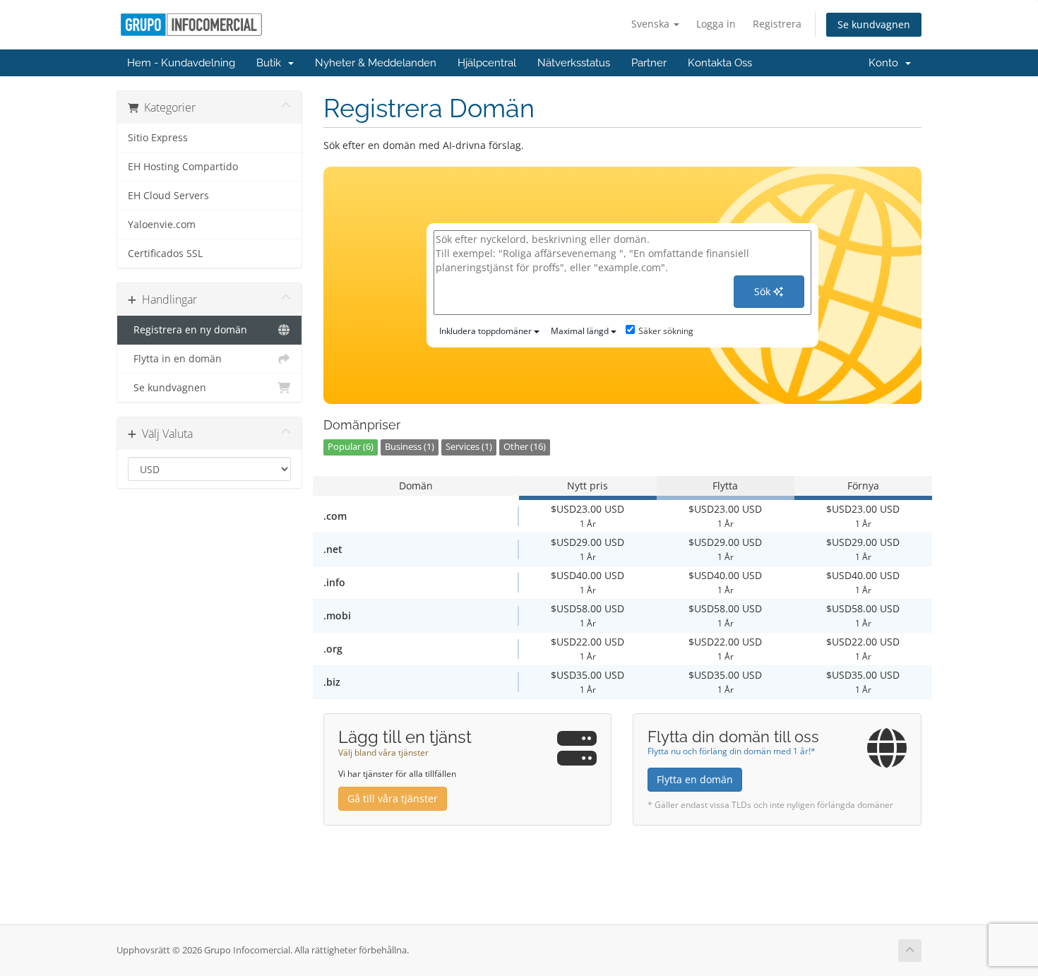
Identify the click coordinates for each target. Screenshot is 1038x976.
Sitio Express (158, 137)
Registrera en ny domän (187, 329)
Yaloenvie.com (162, 224)
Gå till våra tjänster (392, 798)
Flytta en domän (695, 779)
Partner (649, 62)
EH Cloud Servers (168, 195)
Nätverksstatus (573, 62)
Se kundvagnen (873, 24)
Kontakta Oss (720, 62)
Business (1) (409, 447)
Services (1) (469, 447)
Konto (886, 62)
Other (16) (524, 447)
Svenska (651, 23)
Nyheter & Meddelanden (375, 62)
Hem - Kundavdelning (181, 62)
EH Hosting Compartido (183, 166)
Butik (271, 62)
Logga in (716, 23)
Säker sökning (665, 331)
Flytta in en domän (175, 358)
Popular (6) (351, 447)
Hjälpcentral (487, 62)
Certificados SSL (165, 253)
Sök (763, 291)
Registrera (777, 23)
